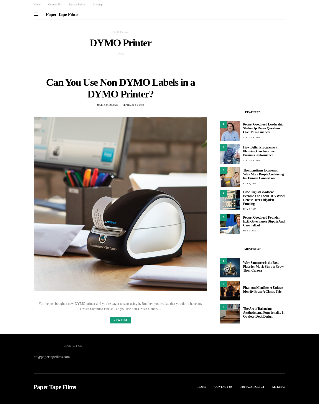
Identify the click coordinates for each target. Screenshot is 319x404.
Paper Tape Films (62, 14)
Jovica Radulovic (107, 105)
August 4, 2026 (251, 137)
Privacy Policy (77, 4)
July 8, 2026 (249, 183)
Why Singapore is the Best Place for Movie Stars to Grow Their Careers (263, 266)
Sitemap (97, 4)
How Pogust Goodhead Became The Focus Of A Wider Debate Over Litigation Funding (264, 198)
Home (37, 4)
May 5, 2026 (249, 230)
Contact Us (54, 4)
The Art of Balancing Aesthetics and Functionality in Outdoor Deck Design (263, 312)
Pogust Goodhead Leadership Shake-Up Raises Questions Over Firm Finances (263, 128)
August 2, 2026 (251, 160)
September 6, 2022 (133, 105)
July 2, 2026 (249, 209)
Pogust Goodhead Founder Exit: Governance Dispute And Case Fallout (263, 221)
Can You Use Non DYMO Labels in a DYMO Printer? (120, 88)
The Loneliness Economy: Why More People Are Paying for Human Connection (263, 174)
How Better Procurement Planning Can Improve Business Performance (260, 151)
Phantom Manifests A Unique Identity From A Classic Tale (263, 290)
